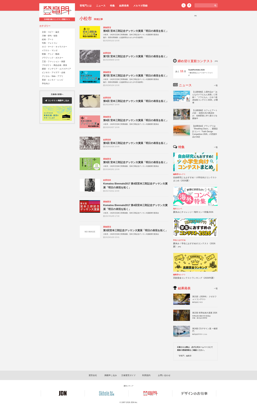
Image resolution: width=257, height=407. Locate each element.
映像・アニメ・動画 (50, 54)
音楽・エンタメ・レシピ (52, 80)
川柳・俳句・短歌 (49, 36)
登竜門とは (86, 5)
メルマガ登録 (140, 5)
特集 (112, 5)
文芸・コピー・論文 (50, 32)
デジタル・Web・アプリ (52, 76)
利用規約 (146, 375)
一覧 (216, 85)
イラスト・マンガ (49, 50)
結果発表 (124, 5)
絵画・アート (48, 39)
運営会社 (93, 375)
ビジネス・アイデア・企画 (53, 72)
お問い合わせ (164, 375)
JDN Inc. (134, 402)
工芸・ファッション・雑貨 (53, 61)
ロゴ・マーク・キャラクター (54, 47)
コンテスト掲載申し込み (58, 100)
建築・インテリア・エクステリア (56, 69)
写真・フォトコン (49, 43)
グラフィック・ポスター (52, 58)
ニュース (101, 5)
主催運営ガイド (128, 375)
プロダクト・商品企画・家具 (54, 65)
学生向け (46, 83)
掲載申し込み (110, 375)
